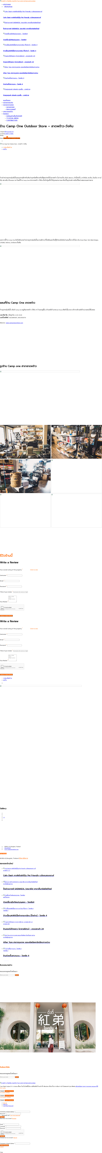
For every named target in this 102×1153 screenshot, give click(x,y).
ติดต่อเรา (6, 114)
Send (17, 975)
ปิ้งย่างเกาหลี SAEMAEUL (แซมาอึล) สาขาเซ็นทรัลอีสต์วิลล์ (21, 29)
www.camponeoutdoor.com (14, 323)
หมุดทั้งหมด (6, 100)
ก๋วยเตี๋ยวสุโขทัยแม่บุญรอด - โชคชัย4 (14, 40)
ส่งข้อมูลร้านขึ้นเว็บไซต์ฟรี (14, 116)
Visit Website (3, 853)
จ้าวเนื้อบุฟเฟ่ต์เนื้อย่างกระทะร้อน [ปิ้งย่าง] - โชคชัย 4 (19, 51)
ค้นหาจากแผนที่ (11, 109)
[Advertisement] (48, 162)
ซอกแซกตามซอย (8, 105)
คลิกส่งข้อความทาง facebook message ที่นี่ (86, 1086)
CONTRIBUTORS (11, 120)
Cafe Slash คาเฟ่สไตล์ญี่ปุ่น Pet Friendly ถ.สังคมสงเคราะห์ (22, 17)
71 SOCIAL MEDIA (12, 118)
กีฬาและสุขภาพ (9, 131)
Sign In (5, 1103)
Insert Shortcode (9, 1091)
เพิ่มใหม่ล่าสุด (8, 6)
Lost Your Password (8, 1105)
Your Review (4, 602)
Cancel (2, 1091)
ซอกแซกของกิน (8, 102)
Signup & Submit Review (6, 615)
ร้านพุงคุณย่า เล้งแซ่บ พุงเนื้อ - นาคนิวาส (16, 95)
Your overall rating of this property (11, 570)
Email (2, 581)
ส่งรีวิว (5, 149)
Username (3, 575)
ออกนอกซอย (10, 107)
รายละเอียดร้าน (7, 147)
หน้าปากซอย (7, 4)
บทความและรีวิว (8, 111)
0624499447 (7, 848)
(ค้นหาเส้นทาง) (23, 858)
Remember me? (6, 1115)
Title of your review (6, 592)
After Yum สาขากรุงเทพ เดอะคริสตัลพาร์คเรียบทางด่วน (20, 73)
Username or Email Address (7, 1111)
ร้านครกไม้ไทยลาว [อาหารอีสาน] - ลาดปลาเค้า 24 (18, 62)
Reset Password (4, 1145)
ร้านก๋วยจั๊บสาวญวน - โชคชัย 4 (13, 84)
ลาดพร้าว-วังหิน (8, 133)
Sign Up (5, 1104)
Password (3, 586)
